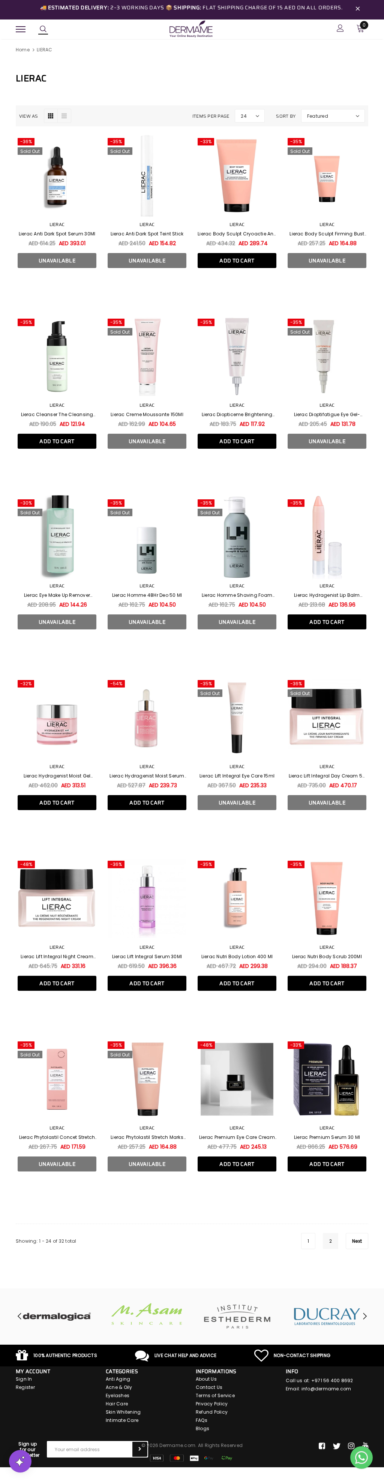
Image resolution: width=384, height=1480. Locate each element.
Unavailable (57, 260)
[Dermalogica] (57, 1316)
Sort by (286, 116)
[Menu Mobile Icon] (21, 29)
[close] (358, 9)
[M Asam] (147, 1314)
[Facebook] (322, 1446)
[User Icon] (340, 29)
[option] (57, 1316)
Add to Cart (236, 260)
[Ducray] (327, 1316)
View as (28, 116)
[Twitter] (336, 1446)
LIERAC (44, 49)
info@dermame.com (326, 1389)
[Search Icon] (43, 29)
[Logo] (191, 28)
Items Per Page (210, 116)
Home (23, 49)
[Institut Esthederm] (237, 1316)
